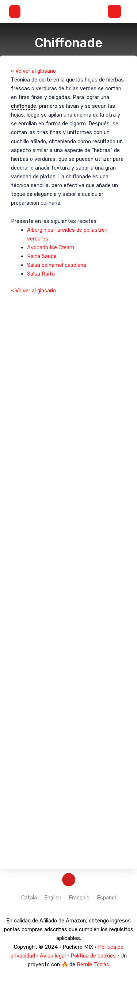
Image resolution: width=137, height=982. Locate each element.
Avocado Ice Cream (50, 247)
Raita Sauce (42, 256)
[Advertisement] (68, 576)
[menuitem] (29, 898)
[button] (17, 11)
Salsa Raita (41, 273)
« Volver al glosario (33, 71)
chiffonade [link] (23, 106)
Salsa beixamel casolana (56, 265)
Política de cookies (93, 955)
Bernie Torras (93, 964)
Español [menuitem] (106, 897)
